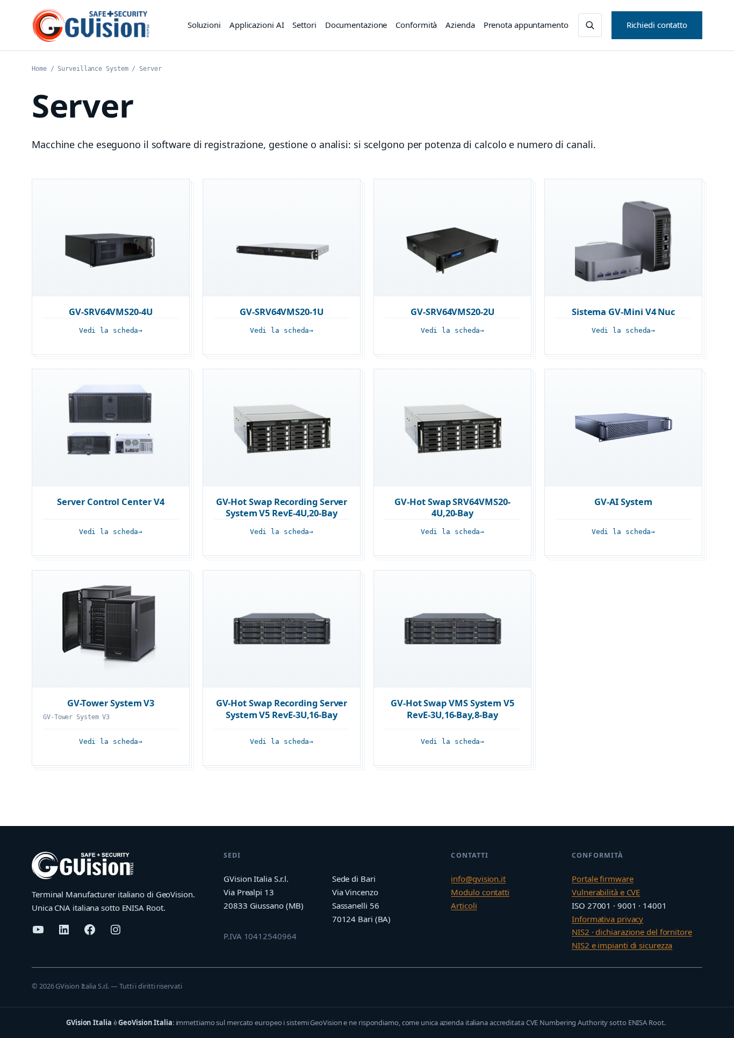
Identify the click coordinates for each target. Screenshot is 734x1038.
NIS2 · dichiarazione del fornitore (632, 931)
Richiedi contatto (657, 24)
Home (39, 68)
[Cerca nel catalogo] (590, 25)
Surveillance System (92, 68)
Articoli (464, 905)
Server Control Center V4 (110, 501)
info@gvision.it (478, 878)
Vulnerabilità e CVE (606, 892)
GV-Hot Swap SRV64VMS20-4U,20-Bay (452, 507)
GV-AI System (623, 501)
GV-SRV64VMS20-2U (452, 311)
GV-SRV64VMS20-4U (111, 311)
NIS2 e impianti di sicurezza (622, 945)
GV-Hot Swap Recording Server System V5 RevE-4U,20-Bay (282, 507)
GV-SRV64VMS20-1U (281, 311)
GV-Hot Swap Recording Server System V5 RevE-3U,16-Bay (282, 708)
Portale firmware (602, 878)
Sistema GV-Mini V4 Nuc (623, 311)
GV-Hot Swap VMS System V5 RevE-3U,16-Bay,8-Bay (452, 708)
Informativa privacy (607, 918)
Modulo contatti (480, 892)
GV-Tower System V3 (111, 702)
